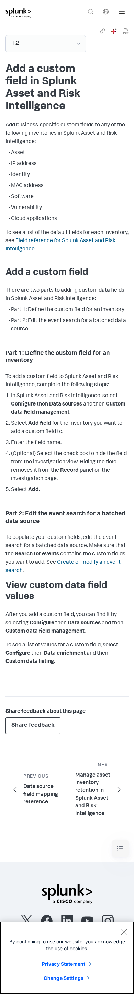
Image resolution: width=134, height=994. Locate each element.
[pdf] (126, 31)
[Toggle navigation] (120, 848)
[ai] (114, 31)
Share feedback (33, 725)
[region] (67, 958)
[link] (102, 31)
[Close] (123, 932)
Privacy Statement (63, 964)
